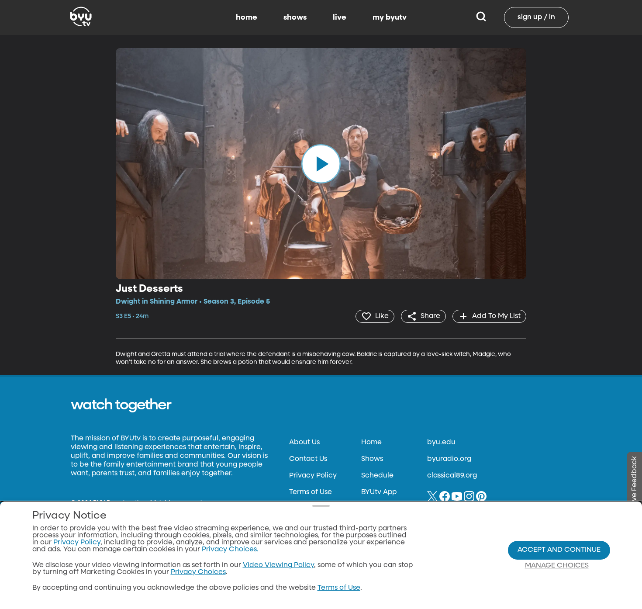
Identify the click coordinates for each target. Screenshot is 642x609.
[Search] (481, 17)
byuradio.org (449, 459)
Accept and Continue (559, 550)
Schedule (377, 475)
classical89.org (452, 475)
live (339, 17)
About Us (304, 442)
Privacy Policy (313, 475)
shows (295, 17)
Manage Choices (557, 565)
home (246, 17)
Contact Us (308, 459)
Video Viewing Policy (278, 565)
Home (371, 442)
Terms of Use (310, 492)
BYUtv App (379, 492)
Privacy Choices (198, 572)
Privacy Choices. (230, 549)
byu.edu (441, 442)
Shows (372, 459)
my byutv (390, 17)
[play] (321, 163)
